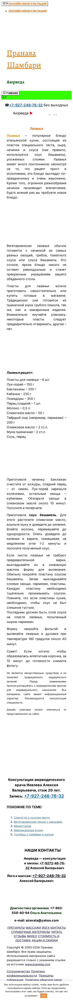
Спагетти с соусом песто (32, 817)
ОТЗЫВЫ (20, 936)
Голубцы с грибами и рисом (34, 834)
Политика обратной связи (43, 980)
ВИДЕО (32, 936)
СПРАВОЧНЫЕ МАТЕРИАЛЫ (30, 932)
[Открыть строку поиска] (4, 97)
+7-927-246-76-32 (26, 105)
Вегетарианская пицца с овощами (38, 822)
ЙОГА (45, 927)
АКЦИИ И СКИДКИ (45, 940)
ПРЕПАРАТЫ (16, 927)
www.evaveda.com (37, 964)
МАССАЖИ (33, 927)
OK (43, 995)
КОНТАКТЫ (58, 927)
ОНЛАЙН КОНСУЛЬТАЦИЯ (28, 11)
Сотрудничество (18, 971)
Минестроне (22, 826)
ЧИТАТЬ (56, 932)
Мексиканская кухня (28, 830)
